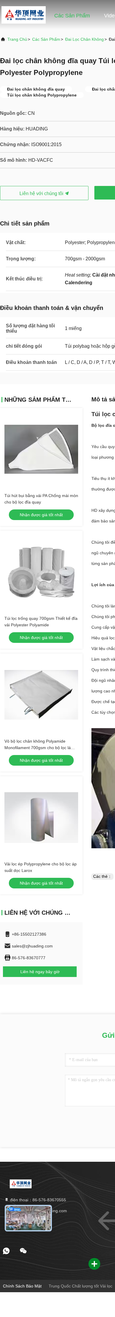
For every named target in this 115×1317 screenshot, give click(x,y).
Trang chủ (27, 16)
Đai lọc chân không (84, 39)
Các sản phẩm (72, 16)
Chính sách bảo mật (22, 1286)
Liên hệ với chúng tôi (42, 193)
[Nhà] (21, 1183)
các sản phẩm (46, 39)
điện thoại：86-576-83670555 (37, 1199)
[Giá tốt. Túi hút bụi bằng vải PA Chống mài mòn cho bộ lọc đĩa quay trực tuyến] (41, 449)
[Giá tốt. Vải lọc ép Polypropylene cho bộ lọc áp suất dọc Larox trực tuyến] (41, 817)
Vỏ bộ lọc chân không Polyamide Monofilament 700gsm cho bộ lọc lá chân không (37, 747)
